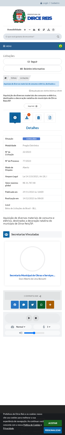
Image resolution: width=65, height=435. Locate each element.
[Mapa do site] (49, 30)
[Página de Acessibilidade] (53, 30)
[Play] (29, 318)
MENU (9, 46)
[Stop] (36, 318)
